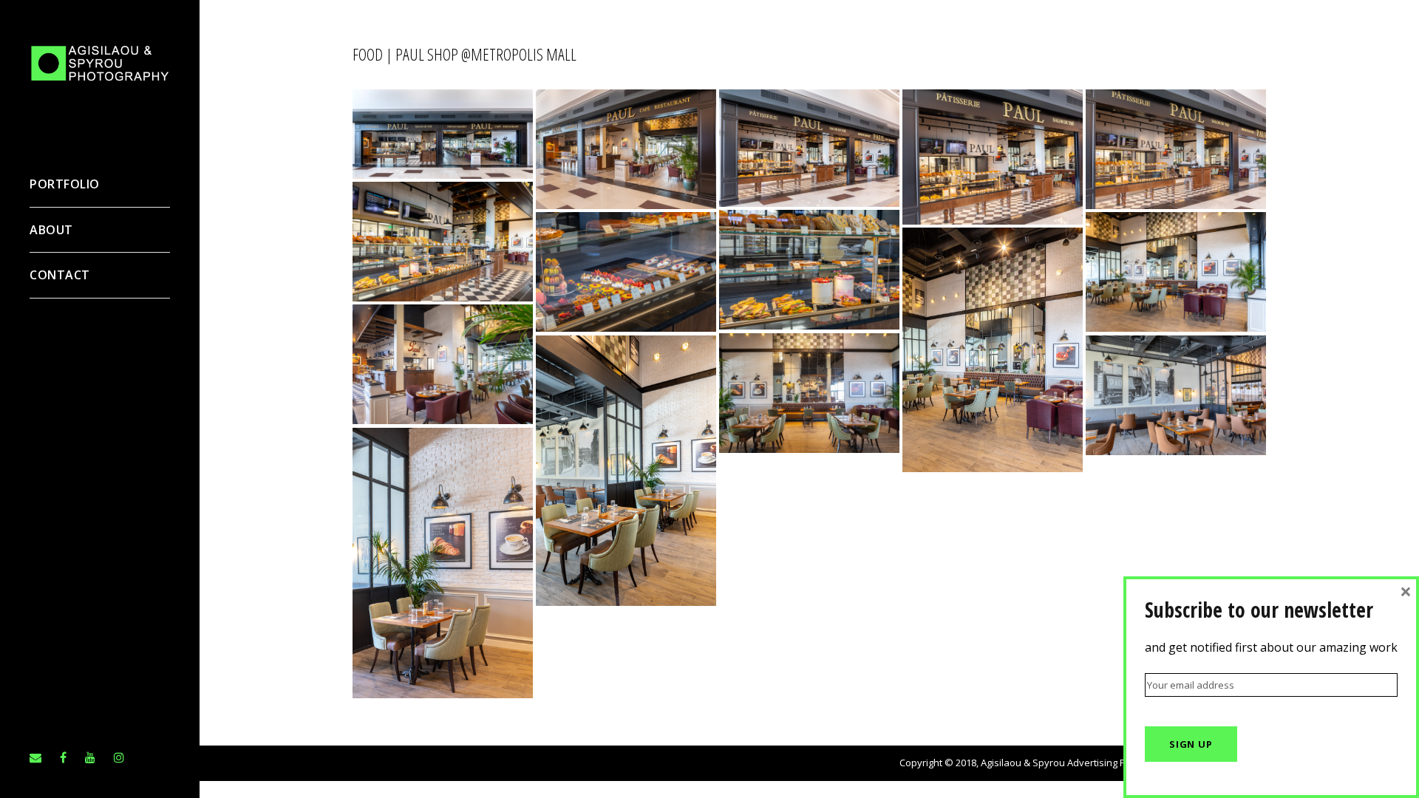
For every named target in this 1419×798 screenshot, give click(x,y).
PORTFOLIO (65, 184)
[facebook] (63, 757)
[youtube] (90, 757)
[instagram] (119, 757)
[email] (35, 757)
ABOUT (51, 230)
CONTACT (60, 275)
